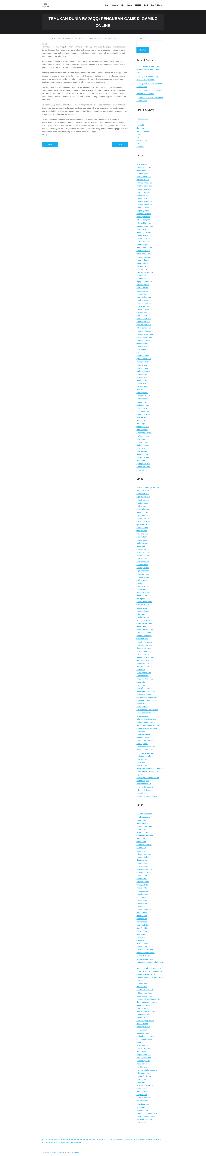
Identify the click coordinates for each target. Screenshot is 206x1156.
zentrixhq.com (141, 380)
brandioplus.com (142, 411)
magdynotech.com (143, 346)
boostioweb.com (142, 494)
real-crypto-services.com (145, 1011)
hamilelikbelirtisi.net (144, 602)
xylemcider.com (142, 1101)
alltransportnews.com (144, 950)
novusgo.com (141, 651)
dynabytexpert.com (143, 386)
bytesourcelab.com (143, 359)
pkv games (108, 38)
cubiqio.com (141, 626)
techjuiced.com (142, 851)
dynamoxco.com (142, 402)
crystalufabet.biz (142, 934)
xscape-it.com (141, 987)
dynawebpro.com (143, 414)
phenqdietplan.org (143, 1061)
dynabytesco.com (143, 617)
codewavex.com (142, 263)
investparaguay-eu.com (145, 1021)
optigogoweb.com (143, 464)
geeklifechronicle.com (144, 629)
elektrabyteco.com (143, 269)
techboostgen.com (143, 173)
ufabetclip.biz (141, 879)
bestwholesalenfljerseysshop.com (149, 971)
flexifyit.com (140, 390)
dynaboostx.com (142, 583)
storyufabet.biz (142, 928)
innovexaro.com (142, 356)
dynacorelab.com (143, 521)
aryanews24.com (142, 984)
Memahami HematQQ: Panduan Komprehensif (149, 99)
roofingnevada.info (143, 756)
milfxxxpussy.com (143, 1073)
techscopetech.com (143, 297)
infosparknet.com (142, 362)
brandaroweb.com (143, 467)
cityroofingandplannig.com (146, 1002)
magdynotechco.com (144, 186)
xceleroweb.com (142, 460)
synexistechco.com (143, 524)
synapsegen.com (142, 417)
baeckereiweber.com (144, 814)
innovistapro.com (142, 589)
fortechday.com (142, 793)
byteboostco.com (142, 266)
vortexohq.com (142, 639)
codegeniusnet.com (143, 214)
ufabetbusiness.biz (143, 894)
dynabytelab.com (142, 503)
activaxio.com (141, 614)
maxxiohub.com (142, 540)
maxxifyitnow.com (143, 365)
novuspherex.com (143, 552)
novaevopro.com (142, 555)
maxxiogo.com (142, 393)
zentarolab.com (142, 454)
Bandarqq (92, 38)
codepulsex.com (142, 294)
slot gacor (140, 128)
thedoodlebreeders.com (145, 1036)
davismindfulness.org (144, 787)
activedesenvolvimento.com (147, 710)
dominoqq (140, 147)
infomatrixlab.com (143, 322)
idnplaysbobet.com (143, 716)
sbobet (50, 1139)
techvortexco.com (143, 192)
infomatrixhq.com (142, 245)
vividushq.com (141, 424)
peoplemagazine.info (144, 817)
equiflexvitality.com (143, 703)
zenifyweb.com (142, 682)
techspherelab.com (143, 319)
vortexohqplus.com (143, 596)
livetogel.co (140, 685)
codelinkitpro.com (143, 170)
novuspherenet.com (143, 433)
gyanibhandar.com (143, 872)
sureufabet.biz (141, 922)
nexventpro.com (142, 568)
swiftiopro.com (141, 599)
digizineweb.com (142, 229)
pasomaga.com (142, 1110)
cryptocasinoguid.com (144, 959)
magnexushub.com (143, 857)
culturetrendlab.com (143, 660)
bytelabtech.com (142, 180)
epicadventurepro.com (144, 642)
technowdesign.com (144, 996)
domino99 (140, 125)
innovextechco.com (143, 254)
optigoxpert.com (142, 574)
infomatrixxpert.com (143, 235)
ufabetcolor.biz (142, 900)
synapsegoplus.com (144, 337)
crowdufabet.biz (142, 943)
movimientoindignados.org (146, 1070)
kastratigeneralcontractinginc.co (148, 968)
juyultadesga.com (143, 1008)
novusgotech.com (143, 396)
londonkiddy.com (142, 781)
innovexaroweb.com (144, 303)
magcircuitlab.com (143, 260)
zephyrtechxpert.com (144, 282)
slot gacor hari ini (64, 1139)
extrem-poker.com (143, 1027)
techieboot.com (142, 832)
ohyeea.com (141, 1088)
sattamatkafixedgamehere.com (148, 725)
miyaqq (44, 1142)
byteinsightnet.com (143, 223)
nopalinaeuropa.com (144, 1119)
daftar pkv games (142, 119)
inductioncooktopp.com (145, 750)
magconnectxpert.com (144, 272)
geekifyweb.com (142, 195)
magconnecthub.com (144, 331)
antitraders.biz (141, 980)
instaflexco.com (142, 586)
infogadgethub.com (143, 167)
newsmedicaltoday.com (145, 753)
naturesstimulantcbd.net (145, 1116)
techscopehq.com (143, 349)
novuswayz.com (142, 577)
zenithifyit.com (141, 537)
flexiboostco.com (142, 491)
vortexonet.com (142, 512)
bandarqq (92, 1139)
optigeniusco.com (143, 549)
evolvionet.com (142, 506)
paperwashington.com (144, 734)
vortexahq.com (142, 534)
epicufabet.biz (141, 931)
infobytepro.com (142, 207)
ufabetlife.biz (141, 906)
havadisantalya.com (144, 826)
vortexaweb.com (142, 546)
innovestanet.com (143, 383)
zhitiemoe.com (142, 1092)
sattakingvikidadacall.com (146, 719)
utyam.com (140, 1082)
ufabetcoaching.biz (143, 784)
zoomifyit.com (141, 470)
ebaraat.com (141, 848)
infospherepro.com (143, 633)
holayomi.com (141, 765)
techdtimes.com (142, 829)
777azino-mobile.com (144, 990)
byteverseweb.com (143, 328)
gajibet (50, 1142)
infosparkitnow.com (143, 189)
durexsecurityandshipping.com (148, 999)
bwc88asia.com (142, 1024)
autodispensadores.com (145, 747)
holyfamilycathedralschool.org (147, 778)
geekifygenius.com (143, 673)
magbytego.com (142, 211)
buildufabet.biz (142, 947)
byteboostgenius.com (144, 334)
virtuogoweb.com (142, 860)
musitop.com (141, 1079)
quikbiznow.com (142, 457)
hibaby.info (140, 731)
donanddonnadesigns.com (146, 697)
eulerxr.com (140, 670)
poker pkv (148, 1139)
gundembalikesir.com (144, 835)
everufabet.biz (141, 940)
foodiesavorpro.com (143, 636)
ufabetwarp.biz (142, 875)
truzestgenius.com (143, 275)
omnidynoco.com (142, 442)
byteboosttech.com (143, 854)
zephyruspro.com (143, 371)
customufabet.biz (142, 925)
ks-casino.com (141, 1030)
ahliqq (138, 134)
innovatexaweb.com (144, 183)
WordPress (75, 1152)
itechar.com (140, 839)
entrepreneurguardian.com (146, 728)
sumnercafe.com (142, 1064)
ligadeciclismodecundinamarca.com (150, 768)
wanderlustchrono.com (145, 657)
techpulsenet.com (143, 278)
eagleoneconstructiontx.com (147, 700)
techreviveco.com (143, 306)
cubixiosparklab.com (144, 248)
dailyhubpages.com (143, 713)
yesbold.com (141, 842)
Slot (98, 38)
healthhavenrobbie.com (145, 694)
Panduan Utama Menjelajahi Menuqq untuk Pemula (148, 92)
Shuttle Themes (57, 1152)
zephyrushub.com (143, 497)
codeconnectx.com (143, 232)
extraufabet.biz (142, 903)
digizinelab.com (142, 288)
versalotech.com (142, 605)
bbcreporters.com (143, 956)
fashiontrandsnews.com (145, 953)
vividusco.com (141, 531)
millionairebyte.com (143, 790)
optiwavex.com (142, 439)
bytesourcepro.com (143, 315)
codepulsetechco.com (144, 226)
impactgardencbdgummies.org (148, 1113)
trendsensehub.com (143, 663)
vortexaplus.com (142, 427)
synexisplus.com (142, 509)
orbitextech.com (142, 676)
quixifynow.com (142, 368)
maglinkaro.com (142, 309)
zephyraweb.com (142, 543)
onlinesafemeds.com (144, 869)
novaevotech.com (143, 251)
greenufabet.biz (142, 897)
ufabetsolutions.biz (143, 909)
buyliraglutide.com (143, 866)
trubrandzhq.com (142, 562)
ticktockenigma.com (143, 666)
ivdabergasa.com (143, 1005)
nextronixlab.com (142, 377)
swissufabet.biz (142, 891)
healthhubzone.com (143, 845)
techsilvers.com (142, 1045)
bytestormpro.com (143, 654)
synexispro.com (142, 762)
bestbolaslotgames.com (145, 722)
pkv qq (139, 137)
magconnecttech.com (144, 679)
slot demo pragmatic (144, 131)
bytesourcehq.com (143, 220)
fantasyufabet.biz (142, 885)
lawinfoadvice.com (143, 1058)
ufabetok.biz (141, 937)
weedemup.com (142, 737)
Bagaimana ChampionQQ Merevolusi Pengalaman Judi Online (147, 70)
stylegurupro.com (143, 620)
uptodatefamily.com (143, 1076)
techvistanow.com (143, 241)
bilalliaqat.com (142, 744)
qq (43, 1139)
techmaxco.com (142, 608)
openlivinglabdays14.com (146, 974)
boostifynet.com (142, 565)
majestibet (156, 1139)
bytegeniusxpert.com (144, 201)
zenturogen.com (142, 405)
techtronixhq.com (142, 164)
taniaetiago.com (142, 1104)
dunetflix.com (141, 1067)
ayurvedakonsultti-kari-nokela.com (149, 977)
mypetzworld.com (143, 1014)
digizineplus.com (142, 352)
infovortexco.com (142, 285)
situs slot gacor (116, 1139)
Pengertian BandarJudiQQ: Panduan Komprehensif (147, 78)
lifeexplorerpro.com (143, 648)
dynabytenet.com (142, 312)
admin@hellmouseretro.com (74, 38)
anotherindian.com (143, 1098)
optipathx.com (141, 374)
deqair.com (140, 1042)
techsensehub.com (143, 177)
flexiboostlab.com (143, 592)
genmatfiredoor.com (143, 688)
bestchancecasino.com (145, 741)
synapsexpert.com (143, 451)
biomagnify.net (142, 1122)
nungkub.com (141, 1095)
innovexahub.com (143, 518)
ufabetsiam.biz (142, 888)
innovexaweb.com (143, 408)
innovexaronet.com (143, 238)
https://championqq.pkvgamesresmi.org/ (67, 1142)
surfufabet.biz (141, 916)
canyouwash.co (142, 823)
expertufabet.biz (142, 882)
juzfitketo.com (141, 1107)
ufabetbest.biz (141, 919)
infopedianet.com (143, 340)
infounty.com (141, 1017)
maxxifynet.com (142, 515)
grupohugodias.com (144, 1039)
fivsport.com (141, 1051)
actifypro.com (141, 580)
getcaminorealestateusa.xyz (147, 796)
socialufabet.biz (142, 913)
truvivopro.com (142, 528)
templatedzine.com (143, 1055)
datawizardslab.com (144, 623)
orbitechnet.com (142, 436)
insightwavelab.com (144, 645)
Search (139, 39)
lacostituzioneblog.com (145, 1085)
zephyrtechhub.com (143, 445)
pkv (137, 122)
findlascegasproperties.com (146, 691)
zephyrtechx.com (142, 571)
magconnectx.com (143, 759)
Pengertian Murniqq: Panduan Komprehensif (149, 85)
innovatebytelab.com (144, 204)
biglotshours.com (142, 863)
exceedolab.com (142, 611)
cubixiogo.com (142, 430)
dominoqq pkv (141, 140)
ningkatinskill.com (143, 1048)
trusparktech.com (142, 558)
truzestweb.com (142, 448)
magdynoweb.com (143, 300)
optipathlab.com (142, 500)
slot (114, 38)
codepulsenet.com (143, 343)
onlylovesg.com (142, 707)
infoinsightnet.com (143, 217)
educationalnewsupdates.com (147, 488)
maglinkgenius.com (143, 257)
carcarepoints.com (143, 1033)
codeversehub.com (143, 325)
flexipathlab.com (142, 420)
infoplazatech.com (143, 198)
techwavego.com (142, 291)
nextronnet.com (142, 399)
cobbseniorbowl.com (144, 993)
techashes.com (142, 820)
